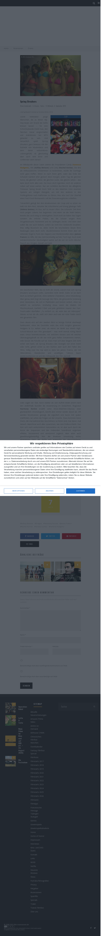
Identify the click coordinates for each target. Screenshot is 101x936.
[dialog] (50, 468)
